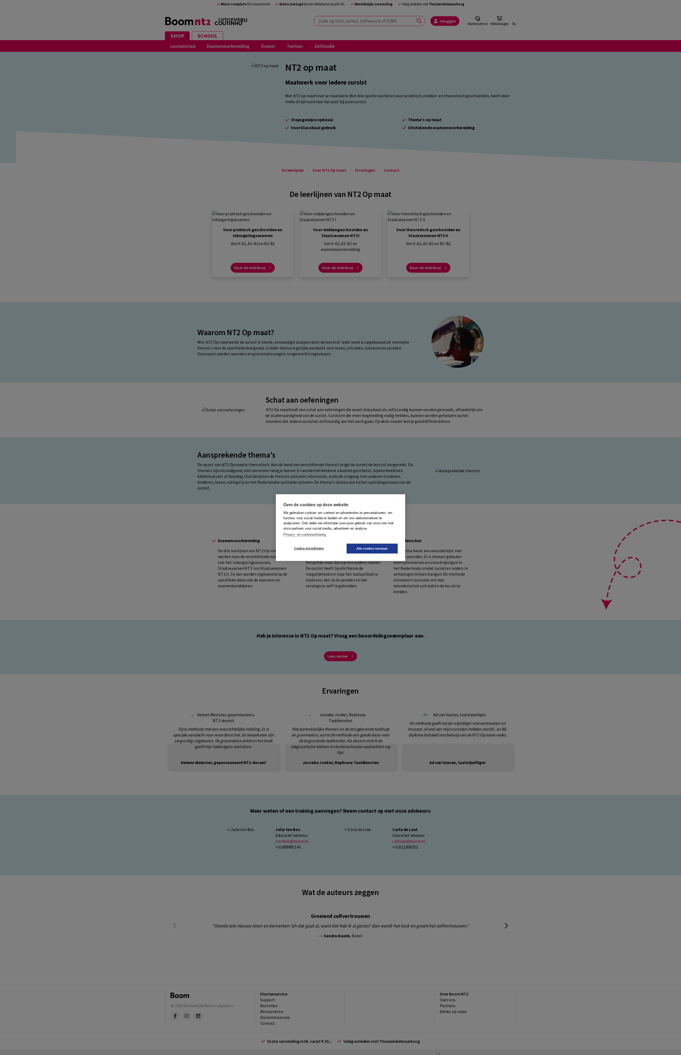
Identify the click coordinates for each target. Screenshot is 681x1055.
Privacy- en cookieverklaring (304, 535)
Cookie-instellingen (309, 548)
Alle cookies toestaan (372, 548)
